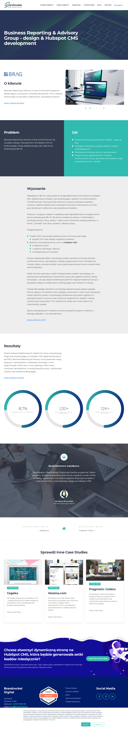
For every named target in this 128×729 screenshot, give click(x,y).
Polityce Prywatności (49, 720)
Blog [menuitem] (100, 5)
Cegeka (12, 593)
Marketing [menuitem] (76, 5)
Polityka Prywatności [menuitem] (73, 702)
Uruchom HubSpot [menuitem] (72, 691)
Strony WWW (12, 588)
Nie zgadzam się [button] (97, 724)
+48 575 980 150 (19, 704)
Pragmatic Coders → (87, 531)
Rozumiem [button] (86, 724)
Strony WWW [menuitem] (89, 5)
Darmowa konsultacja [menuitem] (73, 698)
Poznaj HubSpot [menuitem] (47, 5)
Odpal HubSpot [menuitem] (63, 5)
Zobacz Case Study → (14, 612)
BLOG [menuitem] (68, 695)
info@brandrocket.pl (19, 707)
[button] (86, 108)
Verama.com (57, 593)
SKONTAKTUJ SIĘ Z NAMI (98, 659)
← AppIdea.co (43, 531)
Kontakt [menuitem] (108, 5)
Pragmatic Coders (102, 589)
